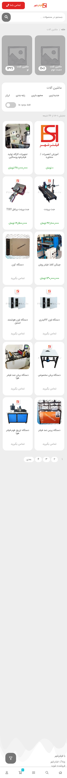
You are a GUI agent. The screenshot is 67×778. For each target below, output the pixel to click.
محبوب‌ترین (37, 95)
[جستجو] (6, 17)
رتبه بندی (20, 95)
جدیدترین (54, 95)
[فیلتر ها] (10, 758)
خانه (63, 30)
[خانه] (60, 772)
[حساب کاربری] (6, 772)
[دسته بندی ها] (33, 772)
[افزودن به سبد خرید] (40, 164)
